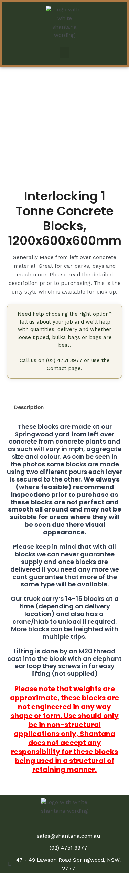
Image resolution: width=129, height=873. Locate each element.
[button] (64, 52)
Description (29, 407)
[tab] (68, 407)
